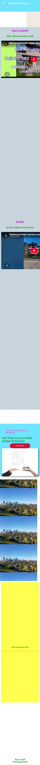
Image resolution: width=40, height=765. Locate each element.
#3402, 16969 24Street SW (20, 227)
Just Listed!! (20, 30)
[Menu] (6, 7)
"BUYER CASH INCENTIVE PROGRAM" (16, 431)
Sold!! (20, 222)
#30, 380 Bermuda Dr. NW (20, 36)
